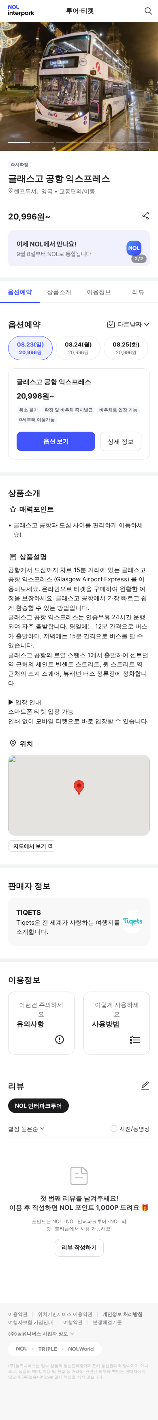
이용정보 (99, 292)
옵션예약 (20, 292)
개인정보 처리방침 (122, 1314)
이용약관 (18, 1314)
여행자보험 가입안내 (30, 1322)
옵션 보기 (56, 441)
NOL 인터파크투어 (38, 1105)
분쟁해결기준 (107, 1322)
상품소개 (59, 292)
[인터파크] (18, 10)
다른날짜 (129, 324)
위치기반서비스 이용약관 (65, 1314)
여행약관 (73, 1322)
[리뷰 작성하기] (145, 1086)
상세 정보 (121, 441)
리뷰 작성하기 (79, 1247)
